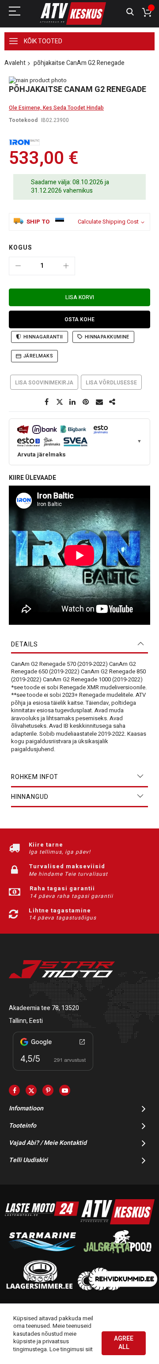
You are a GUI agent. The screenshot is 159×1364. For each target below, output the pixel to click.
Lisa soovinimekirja (44, 383)
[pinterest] (47, 1090)
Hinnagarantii (43, 337)
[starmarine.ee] (42, 1255)
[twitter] (31, 1090)
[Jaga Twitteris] (59, 402)
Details (24, 644)
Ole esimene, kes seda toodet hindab (56, 108)
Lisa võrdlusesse (111, 383)
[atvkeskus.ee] (117, 1222)
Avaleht (15, 63)
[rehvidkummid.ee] (117, 1288)
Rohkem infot (34, 777)
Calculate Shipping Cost (108, 222)
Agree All (123, 1343)
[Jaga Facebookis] (46, 402)
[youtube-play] (64, 1090)
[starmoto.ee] (73, 13)
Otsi (130, 12)
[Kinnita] (86, 402)
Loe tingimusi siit (71, 1349)
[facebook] (14, 1090)
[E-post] (99, 402)
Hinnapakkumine (107, 337)
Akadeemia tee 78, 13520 (44, 1008)
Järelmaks (38, 356)
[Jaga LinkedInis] (72, 402)
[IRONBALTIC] (24, 142)
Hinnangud (30, 797)
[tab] (79, 645)
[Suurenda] (66, 266)
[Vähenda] (18, 266)
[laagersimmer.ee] (39, 1288)
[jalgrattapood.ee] (117, 1255)
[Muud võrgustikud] (112, 402)
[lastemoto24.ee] (42, 1222)
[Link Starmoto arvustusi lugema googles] (53, 1072)
